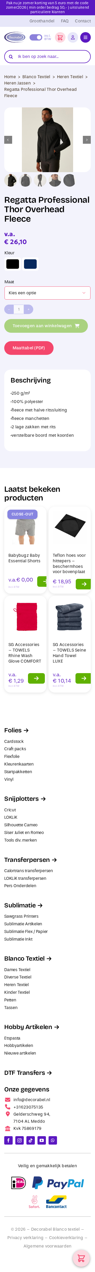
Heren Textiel (70, 76)
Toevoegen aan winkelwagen (42, 325)
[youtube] (41, 1140)
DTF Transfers (24, 1072)
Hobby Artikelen (28, 1027)
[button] (60, 37)
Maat (9, 281)
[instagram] (19, 1140)
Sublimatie (20, 905)
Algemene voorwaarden (47, 1246)
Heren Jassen (17, 83)
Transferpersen (27, 859)
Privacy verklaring (25, 1237)
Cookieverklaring (66, 1237)
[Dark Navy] (30, 264)
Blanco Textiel (36, 76)
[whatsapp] (53, 1140)
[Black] (12, 264)
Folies (13, 730)
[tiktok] (30, 1140)
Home (10, 76)
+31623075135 (28, 1107)
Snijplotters (21, 798)
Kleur (9, 252)
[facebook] (8, 1140)
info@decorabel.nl (31, 1099)
